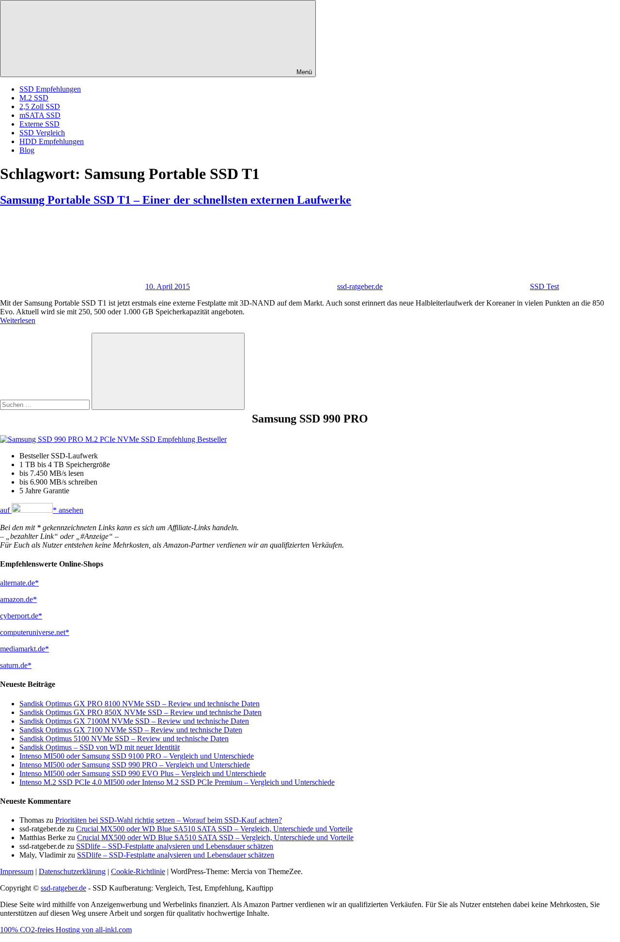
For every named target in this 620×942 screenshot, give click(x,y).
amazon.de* (18, 599)
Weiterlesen (17, 320)
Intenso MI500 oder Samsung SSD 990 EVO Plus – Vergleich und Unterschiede (142, 773)
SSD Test (544, 286)
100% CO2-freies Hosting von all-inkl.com (66, 930)
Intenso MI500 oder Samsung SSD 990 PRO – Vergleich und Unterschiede (134, 765)
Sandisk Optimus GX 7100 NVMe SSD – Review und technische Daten (130, 730)
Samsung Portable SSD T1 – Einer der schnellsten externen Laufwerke (175, 200)
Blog (26, 150)
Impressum (16, 871)
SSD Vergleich (42, 133)
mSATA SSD (40, 115)
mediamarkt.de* (24, 649)
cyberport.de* (21, 616)
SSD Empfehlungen (50, 89)
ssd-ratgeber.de (360, 286)
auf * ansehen (41, 510)
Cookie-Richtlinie (138, 871)
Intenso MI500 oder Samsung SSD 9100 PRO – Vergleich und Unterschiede (136, 756)
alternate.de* (19, 583)
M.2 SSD (33, 98)
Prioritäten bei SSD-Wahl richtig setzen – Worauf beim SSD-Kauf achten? (168, 820)
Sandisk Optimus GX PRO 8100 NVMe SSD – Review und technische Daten (139, 703)
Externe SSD (39, 124)
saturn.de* (15, 665)
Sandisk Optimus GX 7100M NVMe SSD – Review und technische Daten (134, 721)
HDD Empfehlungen (51, 141)
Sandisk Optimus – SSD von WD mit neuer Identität (99, 747)
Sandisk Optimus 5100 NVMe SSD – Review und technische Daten (124, 738)
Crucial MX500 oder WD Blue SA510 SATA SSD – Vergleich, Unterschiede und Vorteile (214, 829)
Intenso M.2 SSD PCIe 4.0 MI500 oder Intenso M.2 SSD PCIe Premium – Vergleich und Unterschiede (177, 782)
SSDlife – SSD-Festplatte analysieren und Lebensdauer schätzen (174, 846)
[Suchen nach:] (46, 404)
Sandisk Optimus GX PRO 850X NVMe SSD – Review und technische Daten (140, 712)
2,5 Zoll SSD (39, 106)
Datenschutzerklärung (72, 871)
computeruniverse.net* (34, 632)
